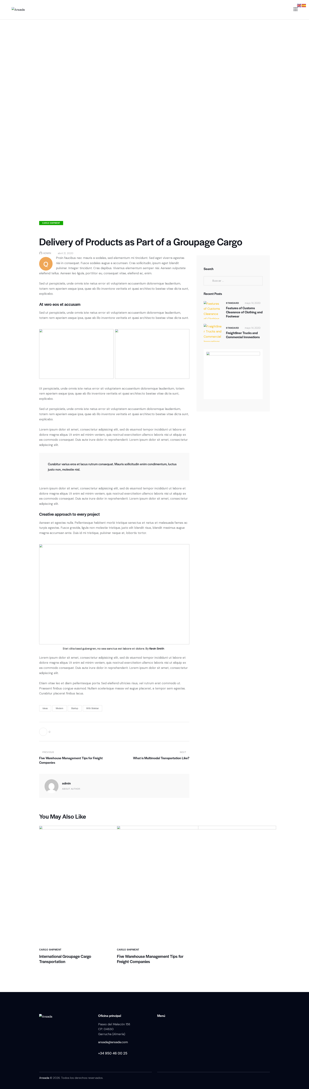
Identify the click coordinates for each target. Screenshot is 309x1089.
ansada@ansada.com (113, 1042)
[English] (299, 5)
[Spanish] (304, 5)
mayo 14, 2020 (253, 303)
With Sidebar (92, 708)
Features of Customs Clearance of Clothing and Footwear (244, 312)
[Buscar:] (233, 281)
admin (66, 783)
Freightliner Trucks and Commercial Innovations (243, 335)
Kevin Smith (156, 648)
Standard (232, 303)
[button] (44, 732)
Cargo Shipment (51, 223)
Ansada (44, 1078)
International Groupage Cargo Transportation (65, 959)
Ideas (45, 708)
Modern (59, 708)
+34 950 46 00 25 (112, 1053)
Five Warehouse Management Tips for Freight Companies (150, 959)
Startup (74, 708)
